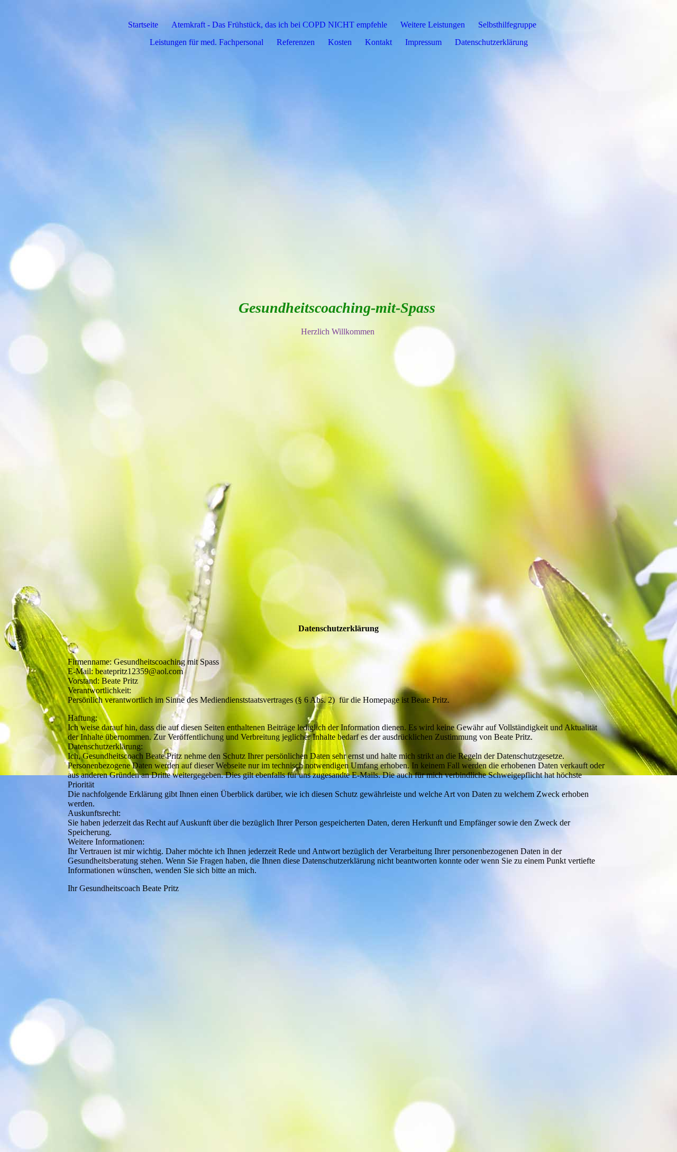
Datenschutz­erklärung (491, 42)
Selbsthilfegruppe (507, 24)
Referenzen (296, 42)
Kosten (340, 42)
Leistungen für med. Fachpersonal (206, 42)
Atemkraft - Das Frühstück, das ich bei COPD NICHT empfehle (279, 24)
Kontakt (378, 42)
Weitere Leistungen (432, 24)
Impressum (423, 42)
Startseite (143, 24)
